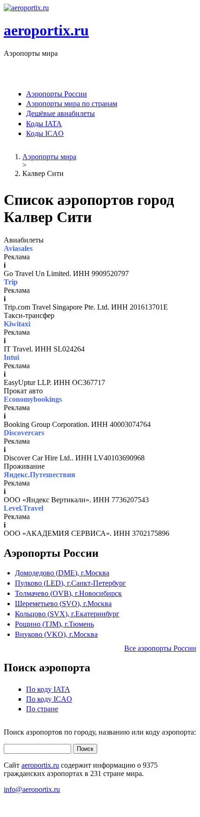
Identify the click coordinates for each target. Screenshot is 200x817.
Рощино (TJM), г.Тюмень (54, 624)
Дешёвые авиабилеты (60, 113)
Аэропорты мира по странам (71, 104)
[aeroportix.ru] (26, 8)
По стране (42, 709)
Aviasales (18, 248)
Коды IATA (44, 124)
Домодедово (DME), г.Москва (62, 573)
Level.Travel (23, 508)
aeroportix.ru (46, 30)
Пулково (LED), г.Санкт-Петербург (70, 583)
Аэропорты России (56, 94)
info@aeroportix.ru (32, 789)
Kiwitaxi (17, 324)
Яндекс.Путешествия (39, 475)
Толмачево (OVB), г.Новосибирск (68, 593)
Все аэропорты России (160, 648)
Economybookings (33, 399)
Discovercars (24, 433)
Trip (11, 282)
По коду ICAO (49, 699)
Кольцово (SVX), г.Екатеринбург (67, 614)
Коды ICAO (45, 133)
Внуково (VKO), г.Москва (56, 634)
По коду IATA (48, 689)
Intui (11, 357)
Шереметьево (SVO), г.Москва (63, 604)
